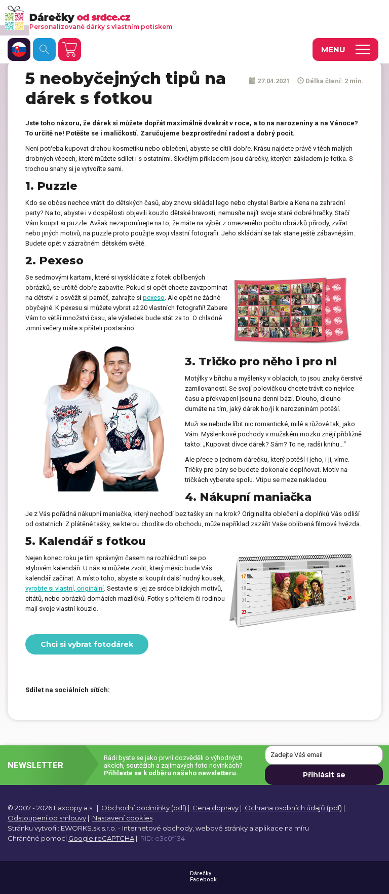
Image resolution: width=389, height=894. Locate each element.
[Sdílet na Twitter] (140, 690)
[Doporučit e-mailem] (176, 690)
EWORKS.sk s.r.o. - (91, 828)
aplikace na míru (282, 828)
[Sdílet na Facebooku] (122, 690)
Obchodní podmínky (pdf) (143, 808)
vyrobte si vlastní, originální (64, 588)
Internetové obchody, (158, 828)
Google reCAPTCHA (101, 838)
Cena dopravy (215, 808)
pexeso (154, 297)
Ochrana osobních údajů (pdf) (293, 808)
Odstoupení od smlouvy (47, 818)
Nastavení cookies (122, 818)
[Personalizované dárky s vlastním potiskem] (180, 17)
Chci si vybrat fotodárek (87, 644)
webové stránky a (224, 828)
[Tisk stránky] (158, 690)
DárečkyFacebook (203, 876)
